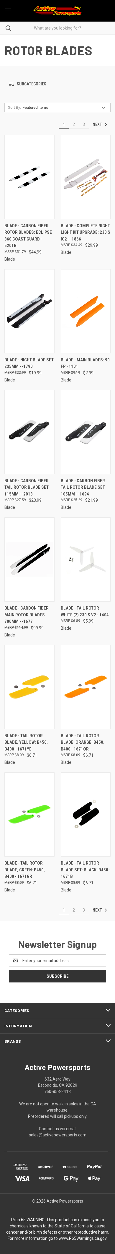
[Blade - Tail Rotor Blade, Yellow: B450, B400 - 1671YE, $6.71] (29, 687)
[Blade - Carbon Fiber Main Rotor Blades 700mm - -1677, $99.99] (29, 559)
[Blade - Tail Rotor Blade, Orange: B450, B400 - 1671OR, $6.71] (86, 687)
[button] (57, 84)
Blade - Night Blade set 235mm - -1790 (29, 363)
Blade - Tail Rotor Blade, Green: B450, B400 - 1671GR (24, 869)
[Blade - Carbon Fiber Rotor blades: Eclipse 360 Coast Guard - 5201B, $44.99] (29, 177)
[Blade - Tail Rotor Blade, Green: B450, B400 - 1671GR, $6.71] (29, 814)
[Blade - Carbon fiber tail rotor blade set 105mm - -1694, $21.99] (86, 432)
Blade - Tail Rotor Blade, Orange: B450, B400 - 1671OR (82, 742)
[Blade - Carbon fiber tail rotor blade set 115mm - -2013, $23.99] (29, 432)
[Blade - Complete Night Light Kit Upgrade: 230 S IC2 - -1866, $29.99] (86, 177)
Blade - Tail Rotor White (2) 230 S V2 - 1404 (85, 611)
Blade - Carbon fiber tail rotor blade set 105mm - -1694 (83, 487)
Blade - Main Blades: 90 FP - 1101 (85, 363)
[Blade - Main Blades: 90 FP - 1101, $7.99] (86, 311)
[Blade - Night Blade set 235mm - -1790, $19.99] (29, 311)
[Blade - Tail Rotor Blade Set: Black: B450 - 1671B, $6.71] (86, 814)
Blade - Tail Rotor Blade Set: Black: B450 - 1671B (86, 869)
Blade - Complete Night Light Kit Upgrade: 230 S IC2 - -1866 (85, 232)
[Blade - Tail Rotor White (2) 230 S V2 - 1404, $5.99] (86, 559)
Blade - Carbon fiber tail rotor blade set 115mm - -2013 (26, 487)
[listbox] (65, 107)
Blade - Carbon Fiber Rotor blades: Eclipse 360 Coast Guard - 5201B (28, 235)
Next (98, 124)
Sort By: (14, 107)
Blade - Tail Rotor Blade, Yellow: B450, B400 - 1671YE (26, 742)
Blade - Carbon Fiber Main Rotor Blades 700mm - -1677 (26, 614)
